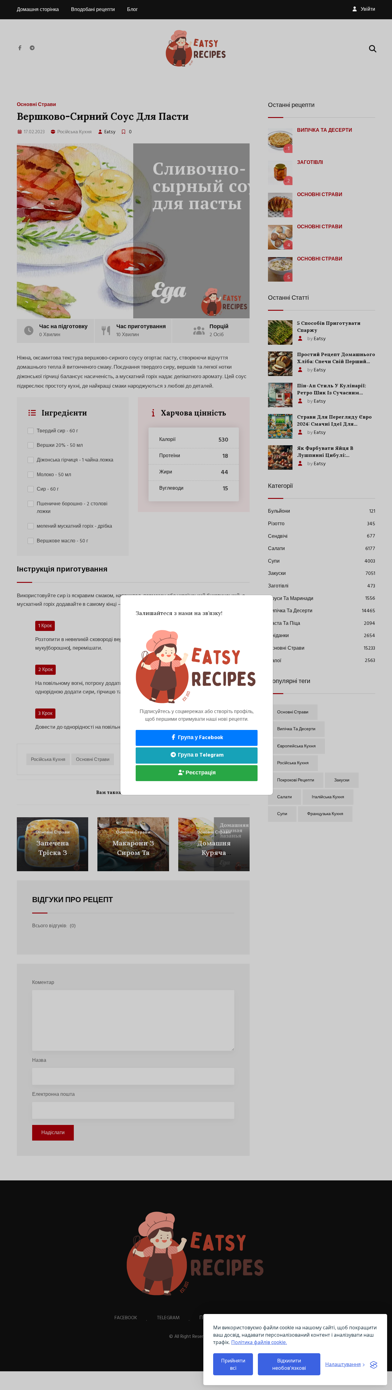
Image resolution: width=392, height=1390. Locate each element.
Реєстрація (200, 773)
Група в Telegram (200, 755)
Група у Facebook (200, 737)
